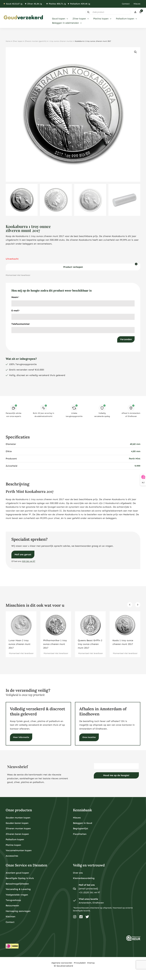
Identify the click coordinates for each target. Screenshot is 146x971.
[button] (66, 19)
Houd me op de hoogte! (116, 775)
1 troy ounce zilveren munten (61, 41)
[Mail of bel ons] (74, 888)
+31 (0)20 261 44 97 (89, 892)
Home (8, 41)
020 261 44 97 (28, 561)
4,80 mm (135, 451)
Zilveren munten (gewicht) (35, 41)
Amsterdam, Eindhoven (91, 902)
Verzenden (126, 339)
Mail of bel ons (87, 885)
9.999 (137, 465)
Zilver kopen (18, 41)
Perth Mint (134, 458)
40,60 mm (135, 444)
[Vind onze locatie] (74, 900)
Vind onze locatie (88, 899)
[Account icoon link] (135, 12)
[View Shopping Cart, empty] (140, 12)
